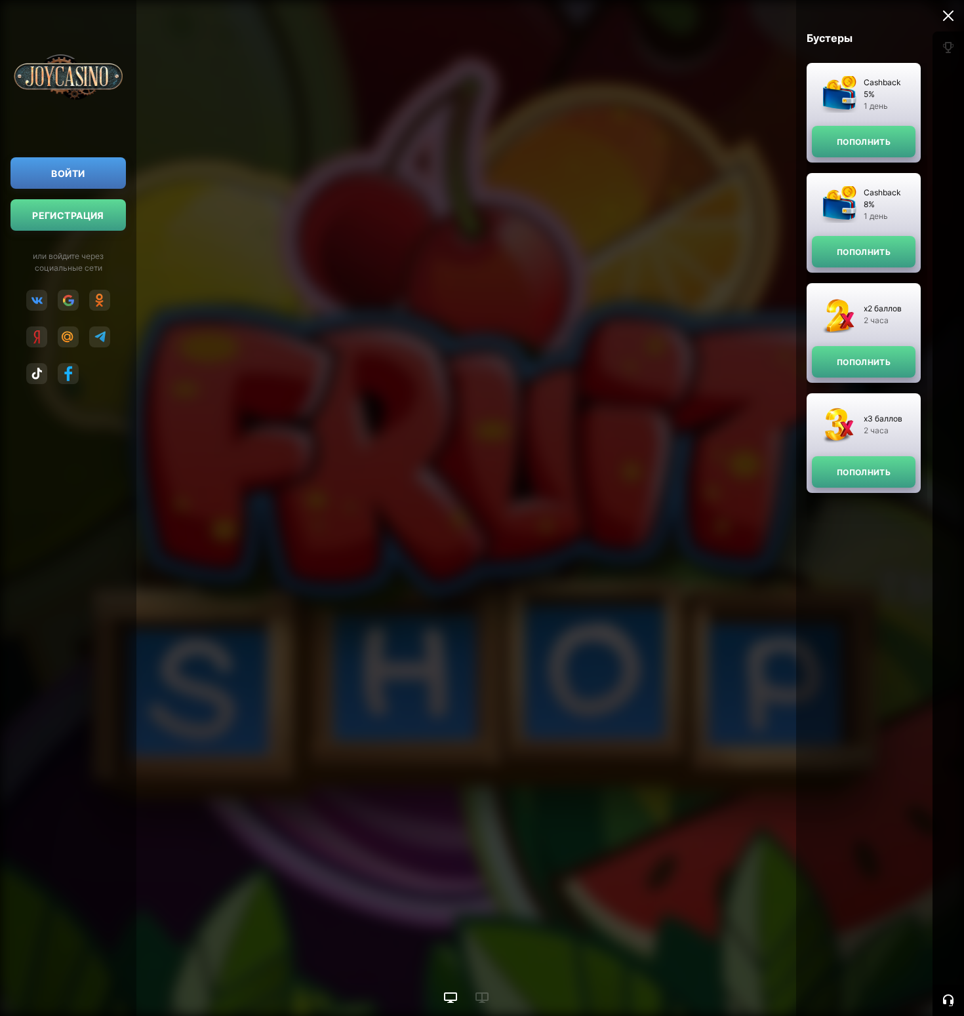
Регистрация (68, 215)
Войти (68, 173)
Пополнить (864, 142)
